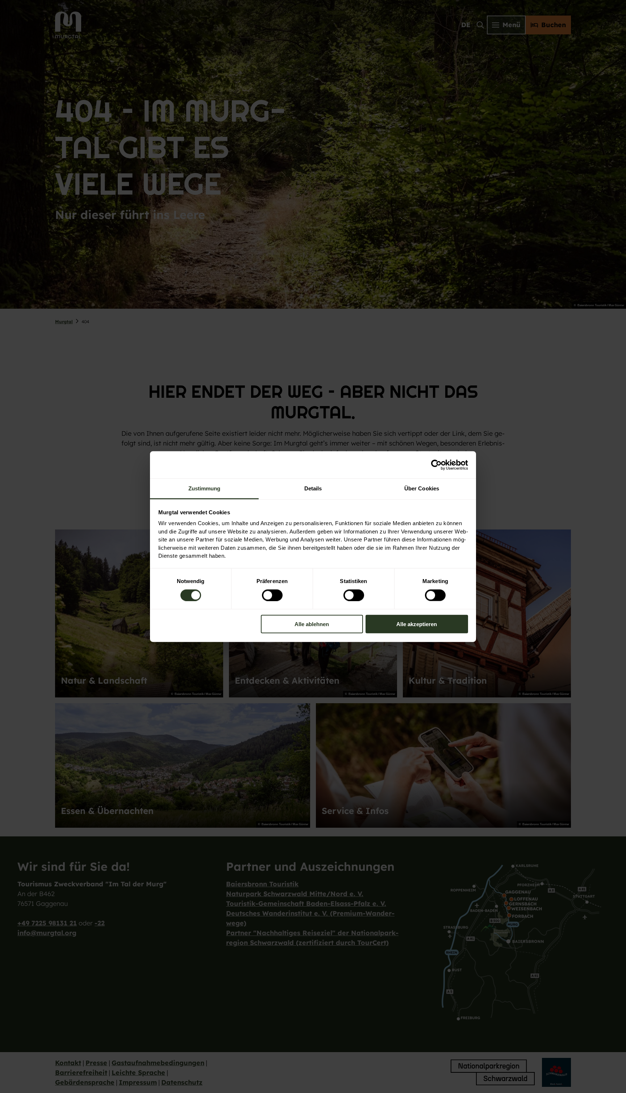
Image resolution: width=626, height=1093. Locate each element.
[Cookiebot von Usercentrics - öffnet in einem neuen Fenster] (436, 464)
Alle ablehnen (312, 624)
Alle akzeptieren (416, 624)
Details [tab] (313, 488)
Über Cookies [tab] (421, 488)
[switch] (272, 595)
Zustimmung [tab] (204, 488)
